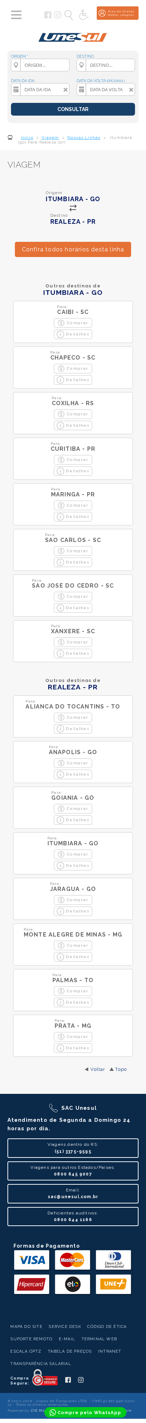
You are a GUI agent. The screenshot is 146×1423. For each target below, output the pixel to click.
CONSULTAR (73, 109)
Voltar (97, 1069)
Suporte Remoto (31, 1339)
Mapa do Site (26, 1326)
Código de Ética (107, 1326)
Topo (121, 1069)
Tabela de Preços (70, 1351)
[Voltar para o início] (72, 35)
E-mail (67, 1339)
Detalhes (77, 334)
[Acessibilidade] (84, 15)
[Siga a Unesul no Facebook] (47, 16)
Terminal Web (99, 1339)
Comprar (77, 322)
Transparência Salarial (40, 1363)
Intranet (110, 1351)
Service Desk (65, 1326)
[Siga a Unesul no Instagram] (57, 16)
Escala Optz (25, 1351)
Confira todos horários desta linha (73, 249)
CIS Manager (43, 1410)
